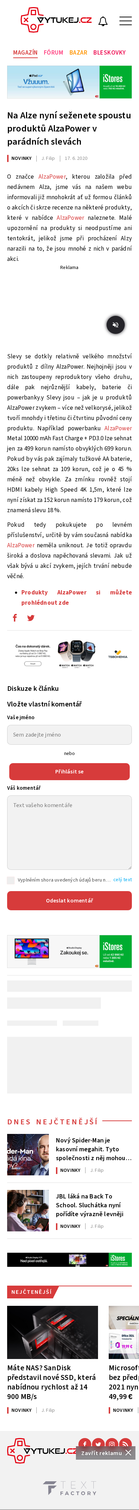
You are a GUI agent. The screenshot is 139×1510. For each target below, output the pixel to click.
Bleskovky (109, 53)
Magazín (25, 53)
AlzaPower (52, 177)
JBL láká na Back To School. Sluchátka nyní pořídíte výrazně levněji (89, 1205)
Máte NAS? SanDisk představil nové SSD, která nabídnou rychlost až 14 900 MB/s (51, 1382)
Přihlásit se (69, 772)
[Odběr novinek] (103, 22)
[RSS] (125, 1444)
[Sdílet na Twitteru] (30, 619)
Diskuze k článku (33, 689)
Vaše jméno (21, 717)
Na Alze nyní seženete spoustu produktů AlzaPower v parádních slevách (69, 128)
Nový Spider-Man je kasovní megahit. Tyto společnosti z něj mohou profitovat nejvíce (90, 1149)
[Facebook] (84, 1444)
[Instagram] (111, 1444)
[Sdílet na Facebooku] (14, 619)
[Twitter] (98, 1444)
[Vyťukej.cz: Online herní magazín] (56, 21)
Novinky (21, 158)
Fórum (53, 53)
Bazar (79, 53)
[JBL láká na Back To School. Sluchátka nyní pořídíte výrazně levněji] (28, 1210)
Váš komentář (24, 788)
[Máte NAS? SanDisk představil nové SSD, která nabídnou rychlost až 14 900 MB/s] (52, 1332)
